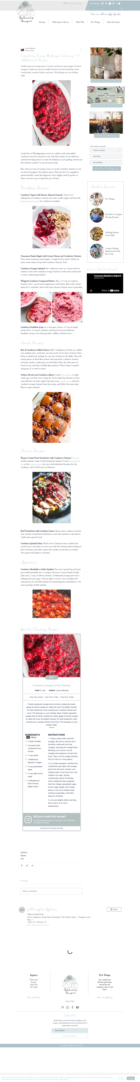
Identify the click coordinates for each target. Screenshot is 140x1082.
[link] (118, 3)
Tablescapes (34, 1023)
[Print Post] (32, 866)
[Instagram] (102, 3)
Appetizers (24, 852)
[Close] (137, 1078)
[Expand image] (36, 307)
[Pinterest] (113, 3)
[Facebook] (106, 3)
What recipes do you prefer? (98, 146)
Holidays (23, 855)
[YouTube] (109, 3)
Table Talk (33, 1028)
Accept (131, 1078)
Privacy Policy (64, 1079)
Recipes (33, 1026)
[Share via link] (27, 866)
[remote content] (51, 732)
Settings (121, 1078)
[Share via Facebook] (22, 866)
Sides (22, 858)
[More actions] (81, 49)
